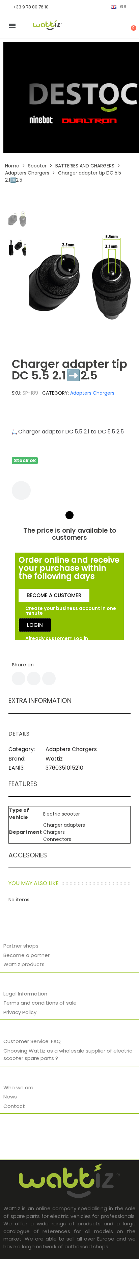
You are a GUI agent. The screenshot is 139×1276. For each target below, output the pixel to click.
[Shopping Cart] (130, 26)
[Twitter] (33, 678)
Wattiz (54, 759)
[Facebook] (18, 678)
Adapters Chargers (92, 393)
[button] (36, 277)
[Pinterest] (49, 678)
